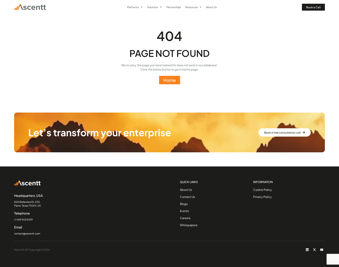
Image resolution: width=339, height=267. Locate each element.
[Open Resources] (200, 7)
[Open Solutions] (161, 7)
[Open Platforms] (141, 7)
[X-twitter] (314, 250)
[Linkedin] (307, 250)
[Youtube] (322, 250)
